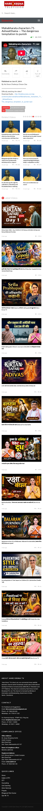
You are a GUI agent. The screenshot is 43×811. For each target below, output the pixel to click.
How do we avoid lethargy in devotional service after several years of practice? (32, 136)
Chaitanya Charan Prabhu (15, 110)
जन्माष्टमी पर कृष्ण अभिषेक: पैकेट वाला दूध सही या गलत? (13, 463)
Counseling (5, 783)
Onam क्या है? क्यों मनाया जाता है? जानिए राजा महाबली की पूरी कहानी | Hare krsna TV (20, 658)
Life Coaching (6, 785)
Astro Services (6, 788)
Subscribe (7, 20)
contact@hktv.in (11, 762)
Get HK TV (5, 795)
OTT (3, 780)
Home (3, 775)
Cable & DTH (6, 778)
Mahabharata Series (17, 107)
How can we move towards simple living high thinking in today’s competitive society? (31, 160)
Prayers (4, 790)
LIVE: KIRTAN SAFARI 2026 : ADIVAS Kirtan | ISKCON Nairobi (18, 385)
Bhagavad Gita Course (9, 793)
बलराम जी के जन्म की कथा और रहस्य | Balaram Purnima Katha (16, 424)
